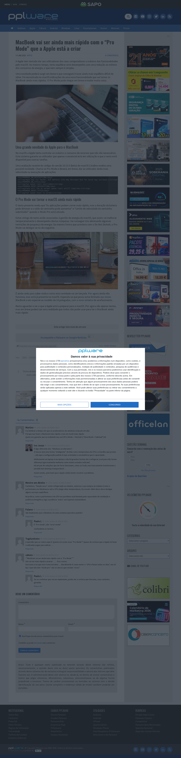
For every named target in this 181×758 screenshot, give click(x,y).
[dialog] (90, 379)
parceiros (65, 361)
